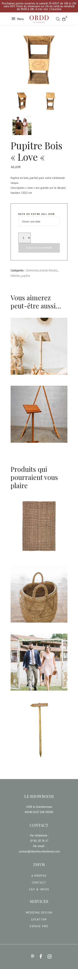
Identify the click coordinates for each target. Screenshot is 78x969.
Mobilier (15, 275)
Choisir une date (24, 377)
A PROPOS (39, 875)
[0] (64, 18)
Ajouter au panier (39, 248)
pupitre (25, 275)
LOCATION (39, 919)
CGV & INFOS (39, 889)
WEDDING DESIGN (39, 912)
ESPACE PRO (39, 926)
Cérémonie (32, 270)
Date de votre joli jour (36, 214)
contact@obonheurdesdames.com (39, 851)
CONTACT (39, 882)
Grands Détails (49, 270)
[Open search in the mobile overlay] (58, 19)
